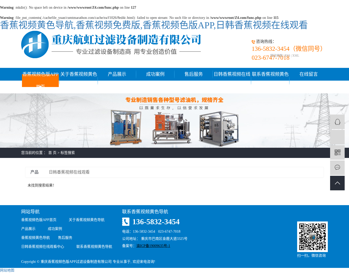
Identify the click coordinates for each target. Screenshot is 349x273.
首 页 (52, 153)
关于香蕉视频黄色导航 (78, 81)
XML (295, 55)
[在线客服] (337, 122)
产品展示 (117, 74)
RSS (287, 55)
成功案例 (155, 74)
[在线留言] (337, 167)
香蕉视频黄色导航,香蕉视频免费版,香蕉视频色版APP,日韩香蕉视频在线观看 (154, 25)
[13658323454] (337, 137)
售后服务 (193, 74)
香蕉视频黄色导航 (35, 238)
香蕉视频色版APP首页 (40, 81)
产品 (34, 172)
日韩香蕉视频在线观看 (69, 172)
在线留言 (308, 74)
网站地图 (276, 55)
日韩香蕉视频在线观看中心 (232, 81)
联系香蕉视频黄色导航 (270, 81)
